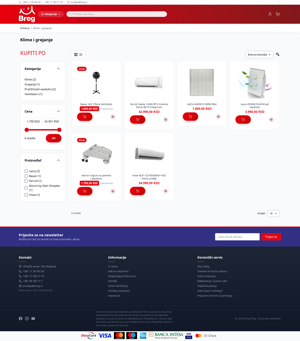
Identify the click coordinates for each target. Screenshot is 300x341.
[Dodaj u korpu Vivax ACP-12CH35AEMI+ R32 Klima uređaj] (137, 191)
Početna (24, 28)
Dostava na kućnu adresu (212, 271)
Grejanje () (37, 84)
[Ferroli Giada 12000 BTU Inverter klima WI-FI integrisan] (149, 82)
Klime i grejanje (42, 28)
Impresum (114, 295)
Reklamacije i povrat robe (212, 281)
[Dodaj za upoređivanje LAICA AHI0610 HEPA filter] (218, 116)
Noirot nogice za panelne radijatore (96, 177)
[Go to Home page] (27, 14)
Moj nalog (203, 266)
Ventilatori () (37, 94)
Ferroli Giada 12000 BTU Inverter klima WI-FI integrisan (149, 106)
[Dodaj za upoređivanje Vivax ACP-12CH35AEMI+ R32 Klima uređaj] (165, 191)
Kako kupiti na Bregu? (210, 290)
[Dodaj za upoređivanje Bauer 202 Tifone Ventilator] (113, 117)
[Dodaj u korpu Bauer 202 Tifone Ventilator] (84, 117)
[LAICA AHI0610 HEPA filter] (202, 82)
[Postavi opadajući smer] (278, 54)
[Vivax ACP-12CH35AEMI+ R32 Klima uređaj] (149, 154)
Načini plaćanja (206, 276)
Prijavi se (271, 237)
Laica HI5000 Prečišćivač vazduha (255, 106)
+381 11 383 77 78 (33, 276)
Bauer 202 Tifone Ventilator (96, 104)
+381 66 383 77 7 (33, 281)
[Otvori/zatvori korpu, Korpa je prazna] (277, 14)
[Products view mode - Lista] (81, 54)
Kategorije (50, 14)
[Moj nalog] (270, 14)
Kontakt (112, 281)
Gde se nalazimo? (118, 271)
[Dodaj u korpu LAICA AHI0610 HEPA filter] (190, 116)
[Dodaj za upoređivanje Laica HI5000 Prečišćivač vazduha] (271, 119)
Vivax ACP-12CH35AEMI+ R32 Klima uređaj (149, 177)
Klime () (37, 80)
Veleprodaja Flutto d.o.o (122, 276)
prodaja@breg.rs (79, 2)
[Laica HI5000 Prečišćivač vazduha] (254, 82)
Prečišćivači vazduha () (40, 89)
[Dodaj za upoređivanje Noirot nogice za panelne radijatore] (113, 191)
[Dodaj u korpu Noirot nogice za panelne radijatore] (84, 191)
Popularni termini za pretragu (214, 295)
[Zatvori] (279, 2)
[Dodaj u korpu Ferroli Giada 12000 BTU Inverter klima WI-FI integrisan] (137, 119)
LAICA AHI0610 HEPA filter (202, 104)
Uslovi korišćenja (118, 286)
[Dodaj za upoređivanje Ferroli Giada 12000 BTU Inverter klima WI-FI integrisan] (165, 119)
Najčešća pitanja (207, 286)
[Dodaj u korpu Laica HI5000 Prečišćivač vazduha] (243, 119)
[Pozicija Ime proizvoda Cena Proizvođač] (259, 54)
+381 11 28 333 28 (33, 271)
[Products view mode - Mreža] (76, 54)
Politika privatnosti (119, 290)
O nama (112, 266)
